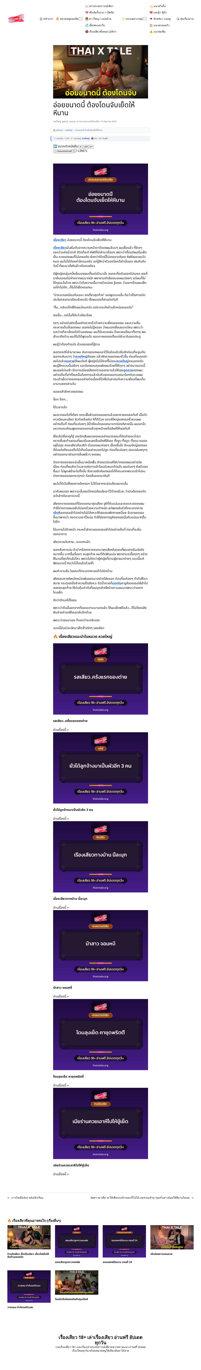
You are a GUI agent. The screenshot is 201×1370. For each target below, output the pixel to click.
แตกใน (116, 583)
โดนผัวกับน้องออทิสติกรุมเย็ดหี (71, 1299)
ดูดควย (65, 121)
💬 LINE (79, 151)
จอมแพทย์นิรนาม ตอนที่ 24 (117, 1262)
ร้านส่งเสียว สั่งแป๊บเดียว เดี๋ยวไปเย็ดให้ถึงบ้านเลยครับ (28, 1256)
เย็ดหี (56, 512)
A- (81, 146)
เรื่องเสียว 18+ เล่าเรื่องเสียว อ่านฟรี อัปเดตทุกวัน (100, 1340)
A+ (91, 146)
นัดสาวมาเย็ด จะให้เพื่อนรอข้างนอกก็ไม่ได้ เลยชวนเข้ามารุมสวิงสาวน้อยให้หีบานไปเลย (140, 1197)
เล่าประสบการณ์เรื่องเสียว (88, 121)
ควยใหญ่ (57, 121)
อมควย (72, 121)
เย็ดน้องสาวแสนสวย (161, 1254)
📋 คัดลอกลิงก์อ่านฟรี (63, 151)
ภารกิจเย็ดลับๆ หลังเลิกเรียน (27, 1197)
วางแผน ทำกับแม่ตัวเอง (20, 1307)
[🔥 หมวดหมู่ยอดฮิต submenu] (80, 18)
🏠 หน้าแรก (58, 130)
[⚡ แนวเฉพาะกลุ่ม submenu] (145, 18)
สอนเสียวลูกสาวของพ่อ (67, 1262)
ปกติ (86, 146)
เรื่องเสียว (59, 240)
